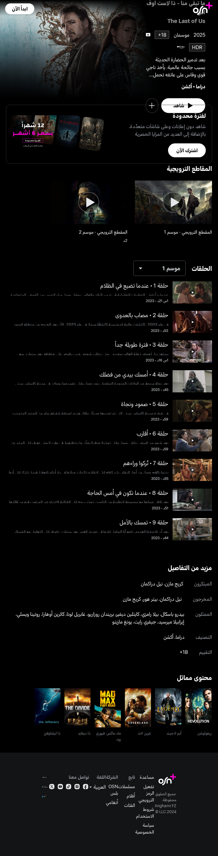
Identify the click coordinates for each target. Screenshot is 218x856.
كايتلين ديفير (127, 614)
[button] (19, 8)
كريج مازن (174, 583)
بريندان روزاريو (101, 614)
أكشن (186, 86)
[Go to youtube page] (60, 787)
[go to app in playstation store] (45, 796)
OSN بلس (113, 789)
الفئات (129, 805)
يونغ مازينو (122, 621)
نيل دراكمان (152, 583)
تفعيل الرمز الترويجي (146, 793)
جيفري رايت (145, 621)
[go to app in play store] (45, 786)
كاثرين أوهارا (53, 614)
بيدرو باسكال (172, 614)
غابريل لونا (76, 614)
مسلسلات (126, 786)
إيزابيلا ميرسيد (171, 621)
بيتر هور (150, 598)
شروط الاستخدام (145, 812)
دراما (200, 86)
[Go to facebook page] (85, 787)
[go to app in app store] (45, 777)
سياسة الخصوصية (144, 828)
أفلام (131, 795)
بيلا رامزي (150, 614)
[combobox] (159, 268)
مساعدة (147, 777)
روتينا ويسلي (28, 614)
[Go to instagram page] (77, 787)
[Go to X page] (51, 787)
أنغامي (112, 802)
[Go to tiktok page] (68, 787)
